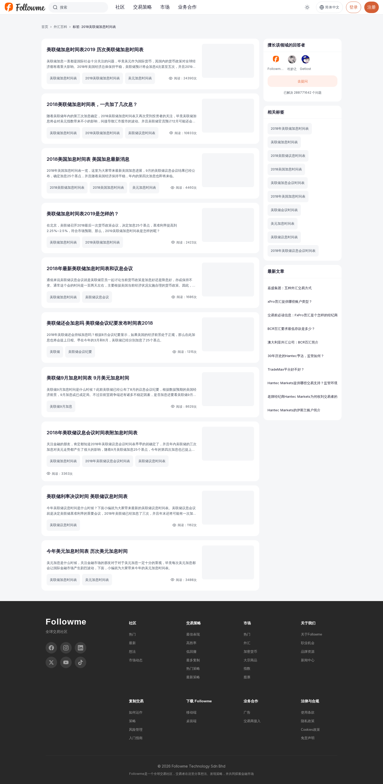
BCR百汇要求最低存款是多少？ (291, 328)
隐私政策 (307, 721)
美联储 (55, 351)
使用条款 (307, 712)
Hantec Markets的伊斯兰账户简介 (294, 410)
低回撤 (191, 652)
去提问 (303, 81)
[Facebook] (51, 648)
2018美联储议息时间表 (288, 155)
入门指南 (136, 738)
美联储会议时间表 (284, 210)
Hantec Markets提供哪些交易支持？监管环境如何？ (302, 383)
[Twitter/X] (51, 662)
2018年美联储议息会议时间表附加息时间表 (92, 432)
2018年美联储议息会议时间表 (107, 461)
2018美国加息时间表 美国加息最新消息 (88, 159)
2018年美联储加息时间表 (290, 128)
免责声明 (307, 738)
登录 (353, 7)
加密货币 (250, 652)
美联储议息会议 (97, 297)
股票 (247, 677)
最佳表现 (193, 634)
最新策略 (193, 677)
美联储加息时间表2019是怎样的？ (83, 213)
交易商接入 (252, 721)
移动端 (191, 712)
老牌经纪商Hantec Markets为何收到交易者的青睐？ (302, 396)
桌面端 (191, 721)
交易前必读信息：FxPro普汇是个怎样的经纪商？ (302, 315)
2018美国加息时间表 (108, 187)
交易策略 (142, 7)
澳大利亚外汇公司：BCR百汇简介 (293, 342)
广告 (247, 712)
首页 (44, 27)
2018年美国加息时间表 (288, 196)
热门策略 (193, 668)
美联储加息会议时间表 (288, 183)
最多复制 (193, 660)
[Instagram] (66, 648)
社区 (120, 7)
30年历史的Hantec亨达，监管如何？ (296, 356)
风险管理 (136, 730)
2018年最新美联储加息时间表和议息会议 (90, 268)
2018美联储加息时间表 (102, 78)
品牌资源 (307, 652)
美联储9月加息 (61, 406)
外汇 (247, 643)
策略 (132, 721)
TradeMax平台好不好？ (286, 369)
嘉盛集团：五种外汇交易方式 (290, 288)
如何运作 (136, 712)
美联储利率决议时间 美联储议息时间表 (87, 496)
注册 (371, 7)
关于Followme (311, 634)
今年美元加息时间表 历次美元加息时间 (87, 551)
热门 (132, 634)
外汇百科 (60, 27)
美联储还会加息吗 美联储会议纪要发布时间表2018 (100, 323)
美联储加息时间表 (63, 78)
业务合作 (187, 7)
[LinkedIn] (80, 648)
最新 (132, 643)
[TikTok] (80, 662)
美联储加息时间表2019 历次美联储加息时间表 (95, 49)
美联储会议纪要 (80, 351)
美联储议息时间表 (141, 133)
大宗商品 (250, 660)
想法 (132, 652)
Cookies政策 (310, 730)
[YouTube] (66, 662)
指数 (247, 668)
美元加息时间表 (140, 78)
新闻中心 (307, 660)
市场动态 (136, 660)
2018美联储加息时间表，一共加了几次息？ (92, 104)
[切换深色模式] (307, 7)
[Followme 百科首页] (24, 7)
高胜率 (191, 643)
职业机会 (307, 643)
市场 (165, 7)
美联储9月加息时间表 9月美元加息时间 (88, 378)
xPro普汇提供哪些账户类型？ (290, 301)
